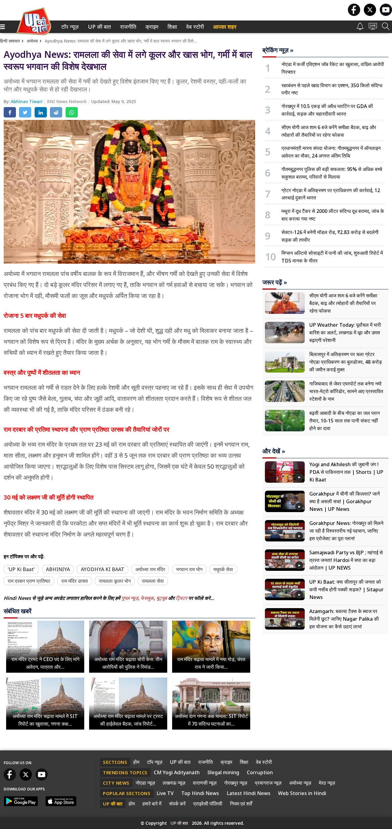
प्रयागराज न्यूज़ (268, 782)
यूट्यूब (162, 598)
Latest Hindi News (248, 793)
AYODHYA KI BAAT (102, 569)
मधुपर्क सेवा (223, 569)
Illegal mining (223, 772)
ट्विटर (181, 598)
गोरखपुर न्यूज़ (235, 782)
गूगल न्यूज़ (129, 598)
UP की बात (98, 27)
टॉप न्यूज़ (69, 27)
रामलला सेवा (153, 581)
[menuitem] (70, 26)
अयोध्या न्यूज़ (300, 782)
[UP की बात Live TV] (373, 28)
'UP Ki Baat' (21, 569)
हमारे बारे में (151, 803)
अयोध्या (32, 41)
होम (136, 762)
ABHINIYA (58, 569)
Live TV (165, 793)
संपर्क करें (177, 803)
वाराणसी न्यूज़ (205, 782)
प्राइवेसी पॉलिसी (207, 803)
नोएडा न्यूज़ (145, 782)
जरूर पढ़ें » (274, 282)
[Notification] (360, 28)
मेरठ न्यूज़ (327, 782)
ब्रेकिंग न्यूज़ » (277, 50)
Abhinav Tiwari (27, 101)
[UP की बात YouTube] (386, 14)
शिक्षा (172, 27)
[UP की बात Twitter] (370, 14)
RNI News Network (67, 101)
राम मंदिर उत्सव (74, 581)
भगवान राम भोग (189, 569)
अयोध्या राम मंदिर (150, 569)
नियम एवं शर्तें (241, 803)
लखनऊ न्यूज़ (174, 782)
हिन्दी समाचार (10, 41)
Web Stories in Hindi (302, 793)
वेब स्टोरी (194, 27)
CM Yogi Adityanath (177, 772)
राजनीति (127, 27)
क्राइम (151, 27)
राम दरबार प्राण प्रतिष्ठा (29, 581)
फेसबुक (147, 598)
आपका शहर (224, 27)
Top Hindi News (200, 793)
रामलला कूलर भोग (115, 581)
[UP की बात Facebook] (354, 14)
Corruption (260, 772)
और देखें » (273, 451)
